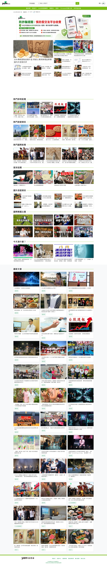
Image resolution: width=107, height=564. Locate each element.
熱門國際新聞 (19, 144)
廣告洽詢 (83, 558)
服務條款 (65, 558)
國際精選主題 (19, 211)
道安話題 (17, 167)
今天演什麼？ (19, 241)
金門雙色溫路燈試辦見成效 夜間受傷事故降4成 (26, 357)
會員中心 (59, 558)
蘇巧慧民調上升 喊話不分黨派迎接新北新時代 (53, 428)
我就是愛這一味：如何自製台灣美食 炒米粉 (25, 310)
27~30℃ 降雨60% (34, 12)
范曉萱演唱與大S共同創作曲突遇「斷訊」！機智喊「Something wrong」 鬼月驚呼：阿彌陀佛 (80, 453)
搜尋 (57, 8)
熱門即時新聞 (19, 99)
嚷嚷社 (52, 8)
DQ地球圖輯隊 (43, 8)
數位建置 (77, 558)
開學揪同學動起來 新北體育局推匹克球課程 (80, 357)
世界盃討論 (77, 8)
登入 (100, 3)
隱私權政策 (71, 558)
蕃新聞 (28, 8)
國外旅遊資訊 (19, 190)
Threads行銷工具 (66, 8)
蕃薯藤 (6, 3)
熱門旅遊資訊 (19, 122)
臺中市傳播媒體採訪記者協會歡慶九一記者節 (80, 288)
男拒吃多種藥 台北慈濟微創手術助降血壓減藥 (26, 333)
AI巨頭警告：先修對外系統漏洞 (22, 288)
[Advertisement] (50, 87)
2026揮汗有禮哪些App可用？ (48, 288)
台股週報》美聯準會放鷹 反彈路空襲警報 (79, 333)
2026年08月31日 (17, 12)
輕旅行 (34, 8)
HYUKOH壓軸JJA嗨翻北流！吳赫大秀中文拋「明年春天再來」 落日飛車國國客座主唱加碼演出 (25, 476)
